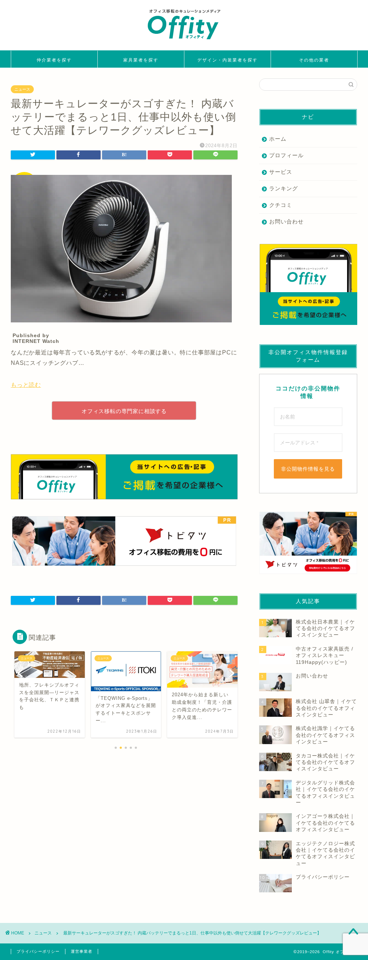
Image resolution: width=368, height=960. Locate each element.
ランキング (283, 188)
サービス (280, 172)
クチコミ (280, 205)
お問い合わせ (286, 221)
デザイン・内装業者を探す (227, 60)
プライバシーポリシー (38, 951)
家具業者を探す (140, 60)
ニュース (22, 89)
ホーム (277, 139)
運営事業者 (81, 951)
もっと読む (26, 385)
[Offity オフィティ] (184, 42)
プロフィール (286, 155)
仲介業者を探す (54, 60)
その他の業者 (314, 60)
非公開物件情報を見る (308, 469)
